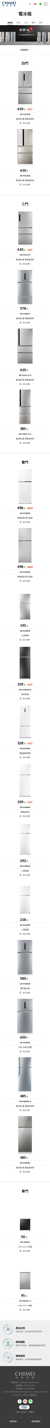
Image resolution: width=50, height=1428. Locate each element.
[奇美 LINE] (40, 4)
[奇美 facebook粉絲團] (30, 4)
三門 (26, 23)
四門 (18, 23)
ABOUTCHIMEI (24, 1407)
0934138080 (29, 1389)
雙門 (33, 23)
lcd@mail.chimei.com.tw (29, 1382)
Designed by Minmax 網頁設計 (25, 1395)
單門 (41, 23)
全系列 (10, 23)
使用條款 (13, 1421)
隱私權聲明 (36, 1421)
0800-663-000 (29, 1385)
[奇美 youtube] (35, 4)
